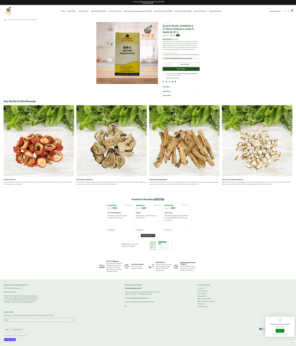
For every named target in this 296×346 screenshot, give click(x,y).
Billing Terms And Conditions (206, 301)
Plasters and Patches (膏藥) (183, 11)
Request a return (203, 306)
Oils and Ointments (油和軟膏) (163, 11)
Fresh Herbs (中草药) (115, 11)
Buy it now (181, 69)
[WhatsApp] (173, 82)
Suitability (166, 87)
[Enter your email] (72, 320)
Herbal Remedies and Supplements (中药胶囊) (138, 11)
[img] (111, 205)
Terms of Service (203, 291)
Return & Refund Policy (204, 299)
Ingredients (166, 91)
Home (63, 11)
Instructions (167, 95)
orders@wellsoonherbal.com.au (138, 298)
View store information (172, 78)
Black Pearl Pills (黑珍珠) (98, 11)
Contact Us (201, 288)
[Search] (288, 11)
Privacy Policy (202, 293)
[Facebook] (163, 82)
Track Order (201, 304)
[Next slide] (192, 220)
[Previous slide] (104, 220)
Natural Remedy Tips (215, 11)
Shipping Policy (202, 296)
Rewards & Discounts (200, 11)
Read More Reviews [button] (148, 235)
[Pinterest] (170, 82)
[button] (167, 39)
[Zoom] (154, 25)
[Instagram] (126, 306)
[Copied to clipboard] (176, 82)
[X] (167, 82)
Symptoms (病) (83, 11)
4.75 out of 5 (134, 244)
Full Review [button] (111, 229)
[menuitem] (63, 11)
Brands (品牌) (71, 11)
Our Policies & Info (204, 285)
